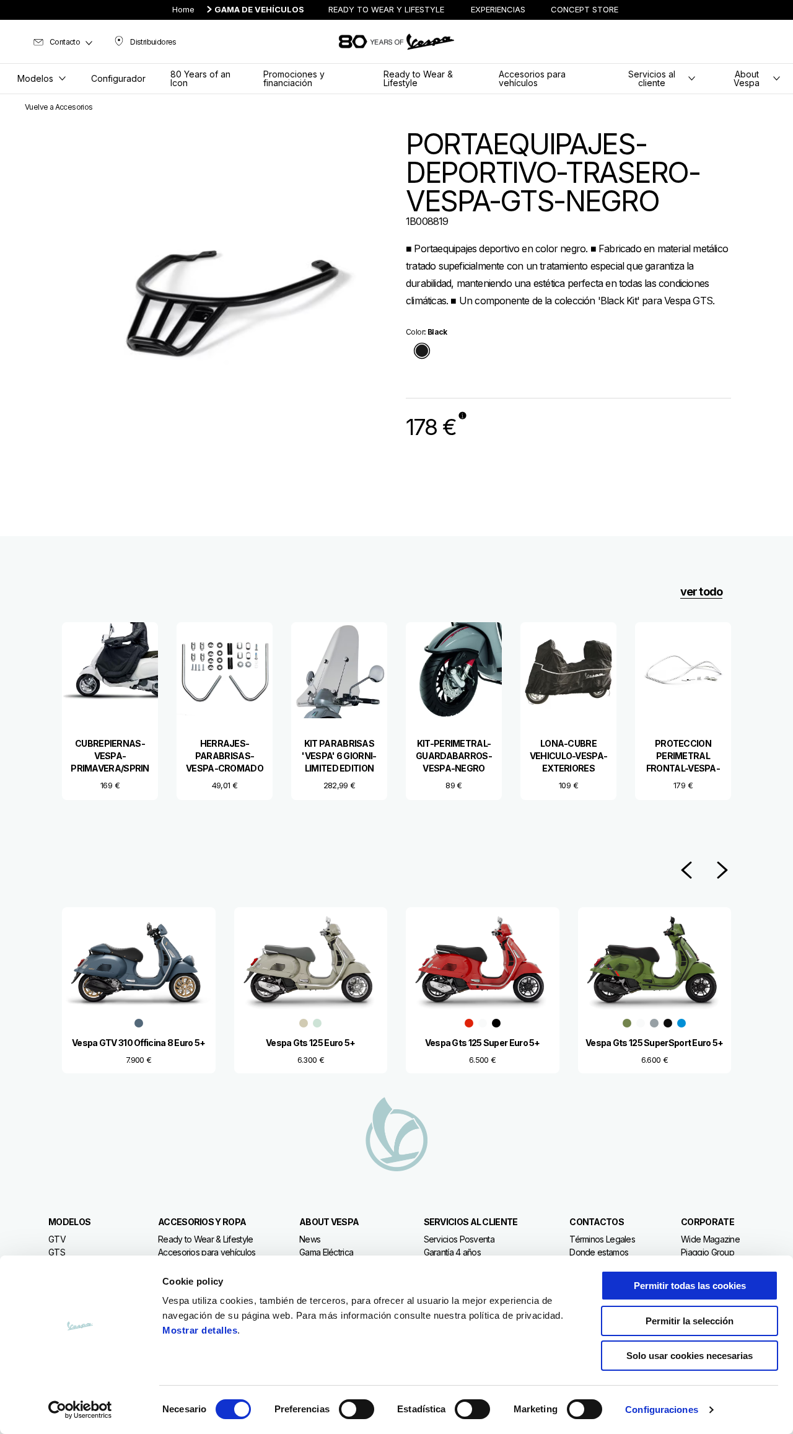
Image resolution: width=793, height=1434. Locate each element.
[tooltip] (422, 351)
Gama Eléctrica (326, 1252)
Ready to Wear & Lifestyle (205, 1239)
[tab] (422, 352)
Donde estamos (598, 1252)
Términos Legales (602, 1239)
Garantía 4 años (452, 1252)
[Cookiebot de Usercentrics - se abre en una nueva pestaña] (80, 1410)
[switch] (356, 1409)
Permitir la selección (690, 1321)
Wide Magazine (710, 1239)
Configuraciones (661, 1409)
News (309, 1239)
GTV (57, 1239)
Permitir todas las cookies (690, 1285)
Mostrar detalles (199, 1330)
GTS (56, 1252)
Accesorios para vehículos (207, 1252)
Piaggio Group (707, 1252)
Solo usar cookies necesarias (689, 1355)
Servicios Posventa (459, 1239)
